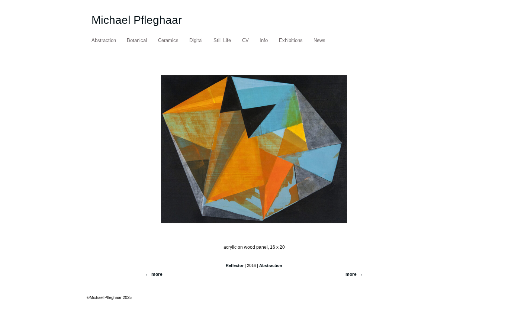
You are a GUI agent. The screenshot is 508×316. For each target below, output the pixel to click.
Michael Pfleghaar (136, 20)
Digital (196, 40)
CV (245, 40)
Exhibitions (291, 40)
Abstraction (103, 40)
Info (264, 40)
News (319, 40)
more (351, 274)
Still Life (222, 40)
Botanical (137, 40)
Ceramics (168, 40)
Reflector (235, 265)
